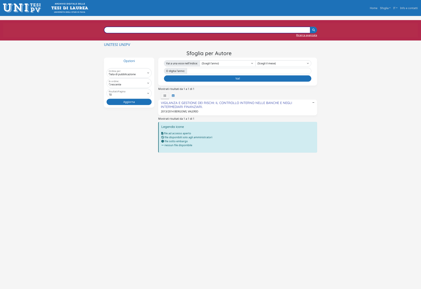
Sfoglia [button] (384, 8)
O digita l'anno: (175, 71)
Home (373, 8)
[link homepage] (23, 8)
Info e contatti (409, 8)
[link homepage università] (69, 8)
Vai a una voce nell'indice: (182, 63)
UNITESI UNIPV (117, 44)
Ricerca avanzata (306, 35)
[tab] (165, 95)
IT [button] (394, 8)
